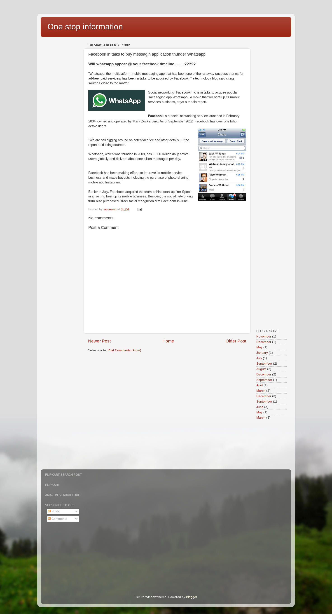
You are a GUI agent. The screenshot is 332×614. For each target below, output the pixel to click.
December (263, 342)
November (263, 336)
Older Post (236, 341)
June (259, 407)
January (262, 352)
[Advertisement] (63, 110)
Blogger (191, 597)
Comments (59, 518)
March (260, 390)
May (259, 347)
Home (168, 341)
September (264, 363)
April (259, 385)
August (261, 369)
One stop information (85, 26)
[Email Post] (139, 209)
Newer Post (99, 341)
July (259, 358)
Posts (55, 511)
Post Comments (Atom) (124, 350)
